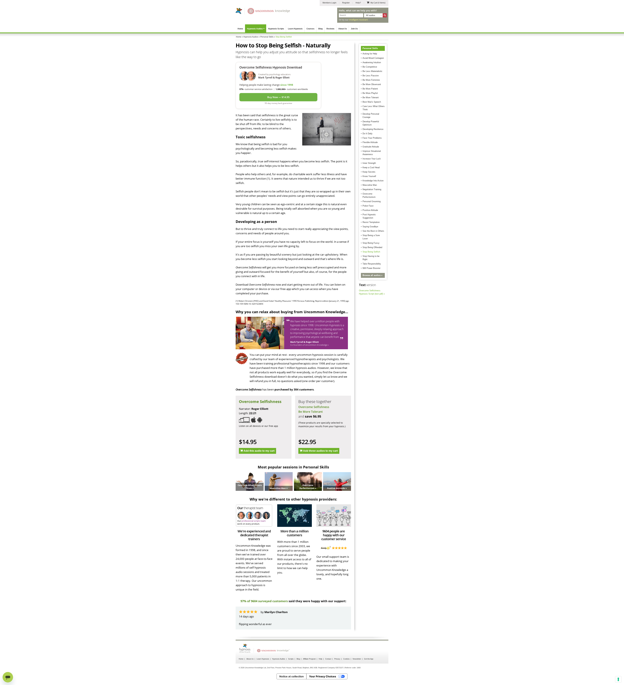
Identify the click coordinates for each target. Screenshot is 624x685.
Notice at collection (291, 676)
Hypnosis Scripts (276, 29)
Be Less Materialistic (372, 71)
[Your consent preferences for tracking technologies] (618, 679)
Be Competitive (370, 67)
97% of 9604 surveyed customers (264, 601)
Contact (328, 659)
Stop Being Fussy (371, 243)
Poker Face (368, 206)
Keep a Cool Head (371, 167)
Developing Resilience (373, 129)
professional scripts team (253, 520)
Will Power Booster (371, 268)
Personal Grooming (372, 201)
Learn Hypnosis (295, 29)
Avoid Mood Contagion (373, 58)
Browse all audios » (372, 275)
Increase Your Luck (372, 158)
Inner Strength (369, 163)
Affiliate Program (309, 659)
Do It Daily (367, 133)
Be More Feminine (371, 80)
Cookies (346, 659)
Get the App (368, 659)
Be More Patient (370, 89)
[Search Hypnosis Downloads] (385, 15)
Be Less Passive (371, 75)
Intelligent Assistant (358, 19)
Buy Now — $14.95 (278, 97)
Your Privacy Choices (322, 676)
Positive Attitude (370, 210)
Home (240, 29)
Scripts (291, 659)
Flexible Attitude (370, 142)
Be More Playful (370, 93)
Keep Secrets (369, 172)
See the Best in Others (373, 231)
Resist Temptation (371, 222)
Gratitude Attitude (371, 146)
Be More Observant (372, 84)
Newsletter (357, 659)
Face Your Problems (372, 138)
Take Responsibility (372, 264)
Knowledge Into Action (373, 180)
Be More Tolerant (310, 412)
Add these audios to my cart (320, 450)
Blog (320, 29)
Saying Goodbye (370, 226)
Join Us (354, 29)
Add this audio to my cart (259, 450)
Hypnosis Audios (255, 29)
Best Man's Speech (372, 102)
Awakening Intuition (372, 62)
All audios (370, 15)
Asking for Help (370, 53)
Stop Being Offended (372, 247)
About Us (342, 29)
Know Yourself (369, 176)
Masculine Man (370, 185)
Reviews (330, 29)
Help (320, 659)
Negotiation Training (372, 189)
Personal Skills (370, 48)
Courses (310, 29)
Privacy (337, 659)
